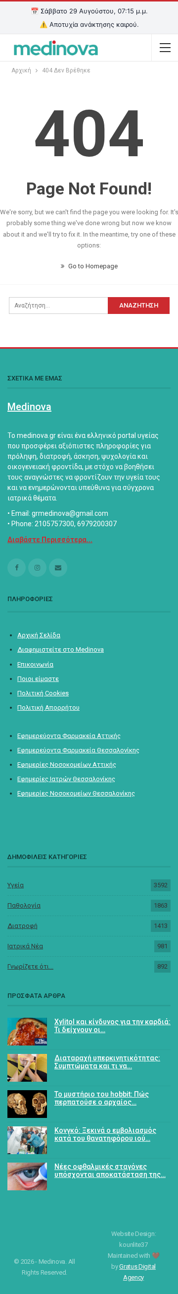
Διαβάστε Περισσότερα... (49, 540)
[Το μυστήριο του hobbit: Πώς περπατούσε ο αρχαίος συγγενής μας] (27, 1104)
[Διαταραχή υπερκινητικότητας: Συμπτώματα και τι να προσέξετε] (27, 1068)
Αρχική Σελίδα (38, 635)
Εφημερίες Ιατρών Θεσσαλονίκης (66, 779)
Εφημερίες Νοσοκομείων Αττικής (66, 764)
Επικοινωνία (35, 664)
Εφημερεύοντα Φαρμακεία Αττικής (69, 735)
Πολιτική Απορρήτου (48, 707)
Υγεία (15, 885)
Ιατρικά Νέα (25, 946)
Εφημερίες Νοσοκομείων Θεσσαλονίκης (76, 793)
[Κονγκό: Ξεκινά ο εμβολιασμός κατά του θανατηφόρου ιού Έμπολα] (27, 1140)
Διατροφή (22, 925)
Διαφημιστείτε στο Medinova (60, 649)
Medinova (29, 407)
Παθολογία (24, 905)
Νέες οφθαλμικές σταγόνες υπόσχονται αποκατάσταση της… (110, 1171)
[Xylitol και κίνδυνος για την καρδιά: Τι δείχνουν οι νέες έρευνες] (27, 1032)
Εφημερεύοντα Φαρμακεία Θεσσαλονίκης (78, 750)
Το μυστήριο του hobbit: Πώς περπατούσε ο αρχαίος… (101, 1098)
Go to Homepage (92, 266)
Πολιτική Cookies (43, 693)
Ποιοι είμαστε (38, 678)
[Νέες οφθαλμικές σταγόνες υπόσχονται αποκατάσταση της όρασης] (27, 1176)
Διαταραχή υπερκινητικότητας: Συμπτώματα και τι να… (107, 1062)
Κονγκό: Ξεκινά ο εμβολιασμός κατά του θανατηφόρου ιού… (105, 1134)
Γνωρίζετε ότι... (30, 966)
